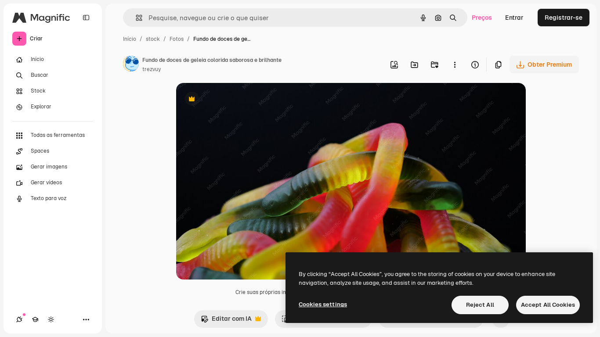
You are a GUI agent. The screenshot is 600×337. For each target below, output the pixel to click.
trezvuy (151, 69)
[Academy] (35, 319)
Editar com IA (226, 321)
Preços (482, 18)
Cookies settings (323, 304)
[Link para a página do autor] (131, 65)
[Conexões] (19, 319)
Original (232, 100)
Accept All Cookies (548, 304)
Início (129, 39)
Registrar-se (563, 18)
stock (153, 39)
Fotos (177, 39)
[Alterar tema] (51, 319)
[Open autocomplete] (135, 17)
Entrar (514, 18)
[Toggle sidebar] (86, 18)
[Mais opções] (454, 64)
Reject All (480, 304)
